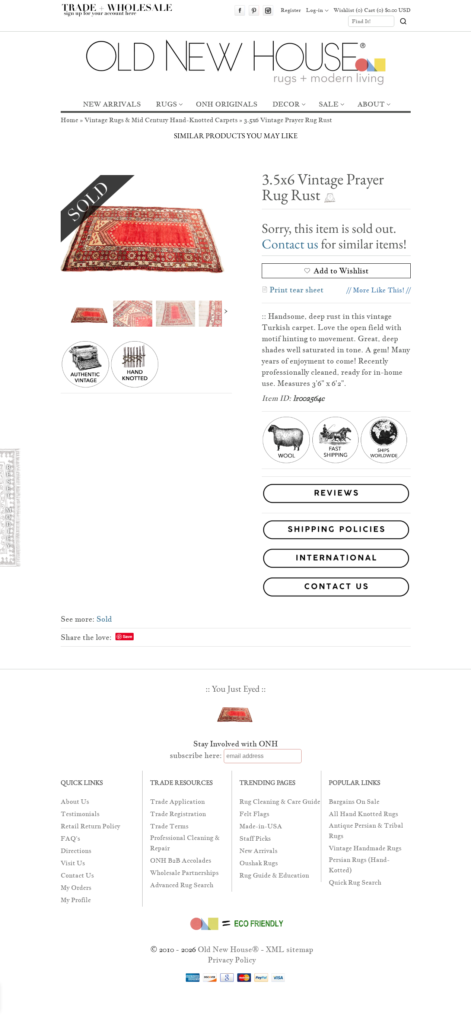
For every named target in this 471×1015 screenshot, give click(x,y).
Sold (104, 619)
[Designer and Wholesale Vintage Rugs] (121, 14)
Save (127, 636)
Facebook (240, 10)
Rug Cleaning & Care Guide (279, 802)
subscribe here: (196, 755)
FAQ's (70, 839)
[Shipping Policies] (236, 531)
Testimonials (80, 814)
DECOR (286, 104)
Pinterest (254, 10)
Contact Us (77, 875)
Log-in (314, 10)
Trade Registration (178, 814)
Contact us (290, 244)
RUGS (166, 104)
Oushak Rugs (258, 863)
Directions (76, 851)
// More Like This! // (379, 290)
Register (291, 10)
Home (69, 120)
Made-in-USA (260, 826)
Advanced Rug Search (181, 885)
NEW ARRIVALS (112, 104)
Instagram (268, 10)
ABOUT (371, 104)
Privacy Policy (232, 960)
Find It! (361, 21)
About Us (75, 802)
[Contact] (236, 588)
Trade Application (177, 802)
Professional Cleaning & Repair (185, 843)
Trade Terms (169, 826)
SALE (328, 104)
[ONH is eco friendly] (235, 931)
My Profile (76, 900)
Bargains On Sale (354, 802)
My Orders (76, 888)
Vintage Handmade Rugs (365, 848)
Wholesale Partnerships (184, 873)
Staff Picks (255, 839)
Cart (387, 10)
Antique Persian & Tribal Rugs (366, 831)
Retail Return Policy (90, 826)
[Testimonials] (336, 504)
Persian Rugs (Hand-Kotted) (359, 865)
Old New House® (228, 949)
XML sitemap (289, 949)
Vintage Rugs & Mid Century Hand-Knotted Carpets (161, 120)
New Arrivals (258, 851)
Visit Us (73, 863)
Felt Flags (254, 814)
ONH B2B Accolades (180, 861)
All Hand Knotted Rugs (363, 814)
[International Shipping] (236, 559)
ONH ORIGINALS (226, 104)
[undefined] (146, 232)
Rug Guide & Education (274, 875)
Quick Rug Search (355, 882)
